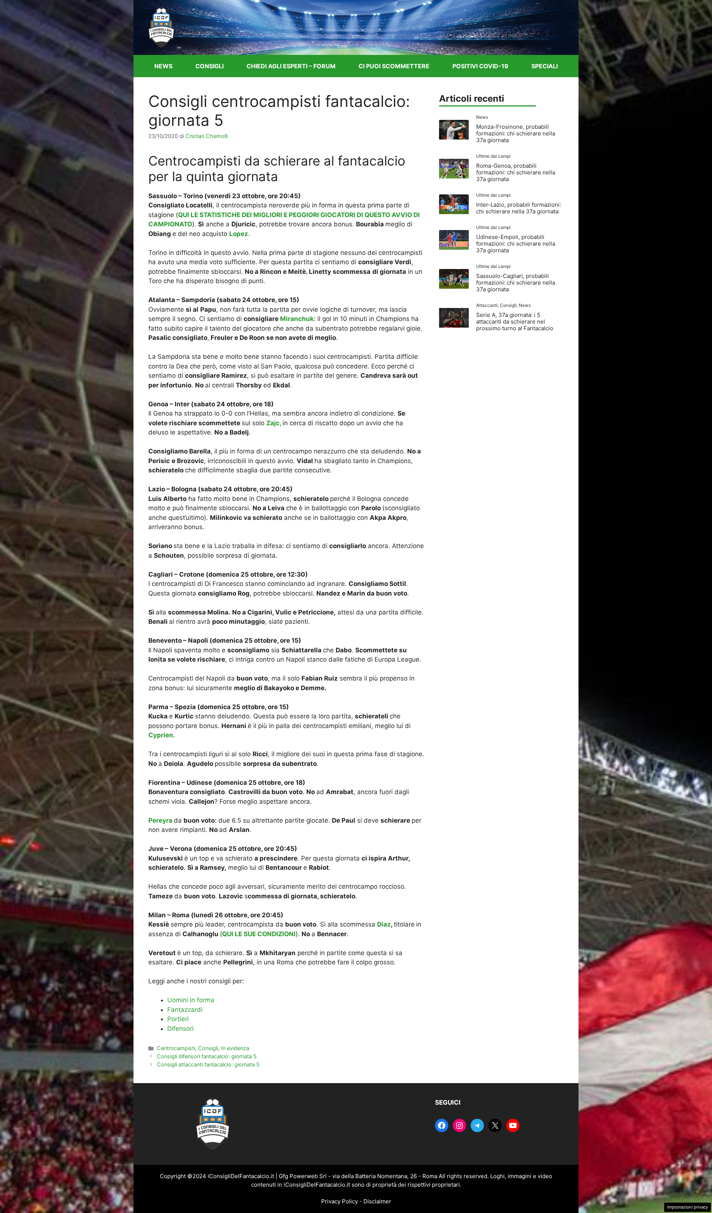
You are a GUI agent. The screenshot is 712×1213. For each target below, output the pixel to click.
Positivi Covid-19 (480, 66)
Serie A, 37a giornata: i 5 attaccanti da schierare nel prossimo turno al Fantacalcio (514, 321)
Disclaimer (377, 1201)
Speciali (544, 66)
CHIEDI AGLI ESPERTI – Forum (291, 66)
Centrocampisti (176, 1048)
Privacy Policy (339, 1201)
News (163, 66)
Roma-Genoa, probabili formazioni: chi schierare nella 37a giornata (515, 172)
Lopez (238, 233)
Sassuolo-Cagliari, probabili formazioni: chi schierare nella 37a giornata (515, 282)
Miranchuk (297, 318)
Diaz (384, 924)
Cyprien (160, 735)
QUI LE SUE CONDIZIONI (259, 934)
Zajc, (273, 423)
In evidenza (235, 1048)
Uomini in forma (190, 1000)
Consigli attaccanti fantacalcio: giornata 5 (208, 1064)
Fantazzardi (184, 1009)
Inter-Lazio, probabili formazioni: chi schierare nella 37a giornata (518, 208)
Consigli (209, 66)
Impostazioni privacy (687, 1207)
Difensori (180, 1028)
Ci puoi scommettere (394, 66)
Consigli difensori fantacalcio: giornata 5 (207, 1056)
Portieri (178, 1019)
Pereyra (160, 820)
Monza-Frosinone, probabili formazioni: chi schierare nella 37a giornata (515, 133)
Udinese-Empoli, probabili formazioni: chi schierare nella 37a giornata (515, 243)
